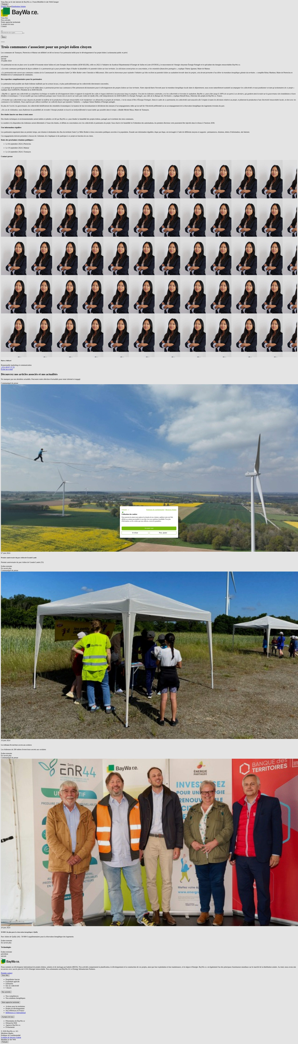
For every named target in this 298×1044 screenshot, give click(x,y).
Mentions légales (170, 510)
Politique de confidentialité (155, 510)
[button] (125, 509)
